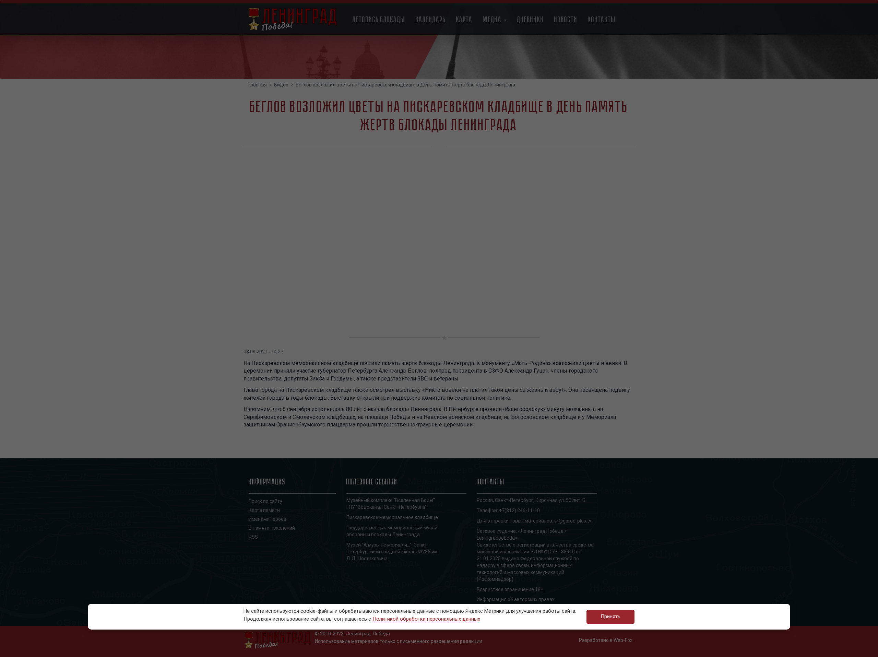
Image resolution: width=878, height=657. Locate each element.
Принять (610, 616)
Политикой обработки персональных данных (426, 619)
